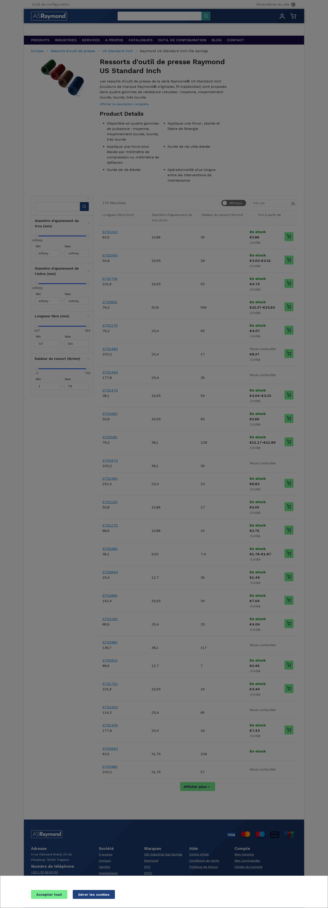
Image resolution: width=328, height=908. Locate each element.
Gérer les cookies (94, 894)
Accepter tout (49, 894)
